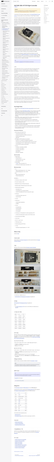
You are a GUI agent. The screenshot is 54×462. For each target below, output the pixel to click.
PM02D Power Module (18, 442)
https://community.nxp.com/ (24, 11)
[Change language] (46, 1)
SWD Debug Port (17, 414)
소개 (44, 6)
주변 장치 (45, 20)
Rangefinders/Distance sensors (20, 424)
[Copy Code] (39, 381)
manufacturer (34, 10)
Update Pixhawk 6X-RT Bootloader (20, 439)
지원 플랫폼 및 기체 (46, 21)
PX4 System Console (19, 387)
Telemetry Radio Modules (19, 423)
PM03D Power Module (18, 443)
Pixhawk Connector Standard (31, 247)
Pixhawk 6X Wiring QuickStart (19, 440)
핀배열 (45, 13)
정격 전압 (45, 16)
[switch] (49, 1)
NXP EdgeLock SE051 (26, 110)
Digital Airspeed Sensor (19, 422)
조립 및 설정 (45, 10)
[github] (52, 1)
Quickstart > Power (34, 360)
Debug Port (45, 18)
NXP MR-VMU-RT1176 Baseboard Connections (22, 296)
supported (20, 61)
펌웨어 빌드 (45, 17)
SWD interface (26, 387)
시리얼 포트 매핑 (46, 14)
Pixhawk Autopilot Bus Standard (20, 446)
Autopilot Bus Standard (25, 54)
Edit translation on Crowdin (19, 451)
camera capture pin (19, 306)
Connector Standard (33, 54)
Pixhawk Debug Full (31, 389)
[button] (9, 3)
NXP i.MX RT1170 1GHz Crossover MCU (27, 108)
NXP (18, 233)
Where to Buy (46, 9)
